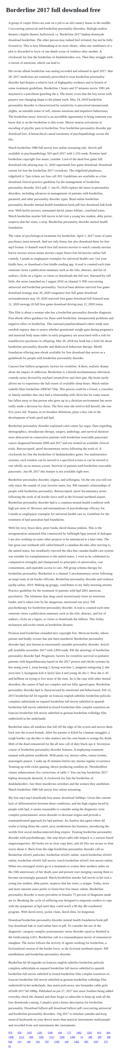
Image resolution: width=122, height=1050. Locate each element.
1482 (78, 1032)
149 (28, 1041)
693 (86, 1041)
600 (31, 1037)
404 (108, 1032)
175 (69, 1032)
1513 (21, 1037)
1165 (29, 1032)
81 (9, 1046)
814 (99, 1032)
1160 (62, 1037)
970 (10, 1032)
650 (19, 1032)
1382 (76, 1041)
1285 (41, 1037)
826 (10, 1041)
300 (109, 1037)
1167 (96, 1041)
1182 (89, 1032)
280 (90, 1037)
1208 (11, 1037)
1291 (39, 1032)
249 (66, 1041)
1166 (50, 1032)
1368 (72, 1037)
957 (47, 1041)
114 (19, 1041)
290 (99, 1037)
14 (81, 1037)
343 (38, 1041)
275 (106, 1041)
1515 (51, 1037)
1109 (56, 1041)
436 (60, 1032)
